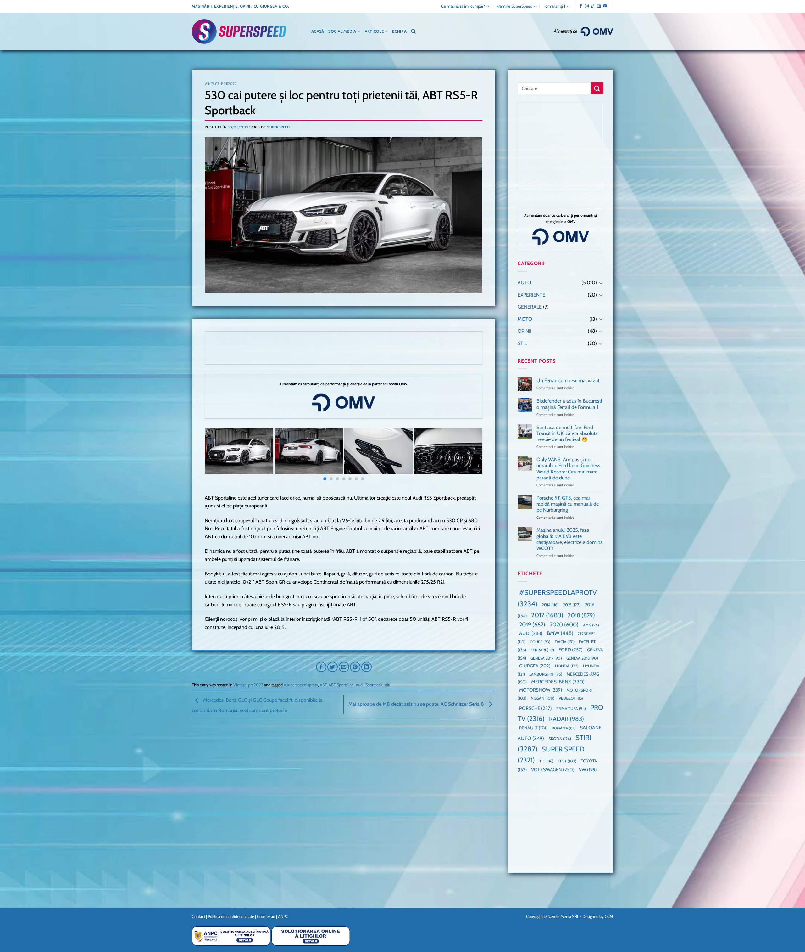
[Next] (469, 455)
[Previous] (217, 455)
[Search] (413, 31)
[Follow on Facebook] (581, 6)
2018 (581, 615)
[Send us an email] (599, 6)
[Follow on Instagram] (587, 6)
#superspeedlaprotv (301, 685)
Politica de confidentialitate (231, 916)
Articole (374, 31)
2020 (564, 624)
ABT (323, 685)
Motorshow (540, 690)
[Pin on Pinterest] (355, 667)
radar (566, 718)
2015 (571, 604)
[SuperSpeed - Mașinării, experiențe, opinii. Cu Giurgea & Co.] (239, 31)
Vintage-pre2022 (221, 84)
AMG (591, 625)
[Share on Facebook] (321, 667)
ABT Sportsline (341, 685)
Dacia (565, 641)
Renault (533, 728)
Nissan (542, 698)
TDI (546, 761)
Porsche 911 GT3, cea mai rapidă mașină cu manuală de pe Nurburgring (567, 504)
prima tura (571, 708)
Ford (570, 650)
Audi (360, 685)
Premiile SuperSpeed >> (516, 6)
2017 (547, 615)
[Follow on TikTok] (593, 6)
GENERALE (530, 307)
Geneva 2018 (582, 658)
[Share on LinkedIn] (366, 667)
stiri (387, 685)
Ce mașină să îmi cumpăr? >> (465, 6)
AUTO (524, 283)
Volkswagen (553, 770)
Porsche (535, 708)
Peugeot (571, 698)
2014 (550, 605)
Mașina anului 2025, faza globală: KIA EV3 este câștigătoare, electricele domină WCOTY (569, 539)
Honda (567, 665)
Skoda (559, 738)
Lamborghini (545, 674)
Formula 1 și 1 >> (556, 6)
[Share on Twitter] (332, 667)
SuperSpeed (278, 127)
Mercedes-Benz (558, 682)
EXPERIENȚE (531, 295)
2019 (532, 624)
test (567, 761)
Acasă (317, 31)
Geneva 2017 (546, 658)
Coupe (540, 641)
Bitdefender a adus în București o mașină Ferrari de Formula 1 (569, 404)
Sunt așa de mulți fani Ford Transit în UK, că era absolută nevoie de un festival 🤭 (567, 433)
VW (588, 770)
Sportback (373, 685)
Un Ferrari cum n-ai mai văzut (567, 380)
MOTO (525, 319)
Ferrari (542, 649)
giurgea (535, 666)
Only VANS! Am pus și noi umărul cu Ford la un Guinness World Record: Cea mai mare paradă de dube (568, 468)
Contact (198, 916)
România (563, 728)
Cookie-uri (266, 916)
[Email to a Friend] (344, 667)
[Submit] (597, 88)
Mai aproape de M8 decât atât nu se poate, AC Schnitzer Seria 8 (416, 704)
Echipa (399, 31)
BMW (560, 633)
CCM (609, 916)
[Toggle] (600, 282)
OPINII (524, 331)
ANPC (283, 916)
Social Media (342, 31)
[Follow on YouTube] (605, 6)
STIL (522, 343)
